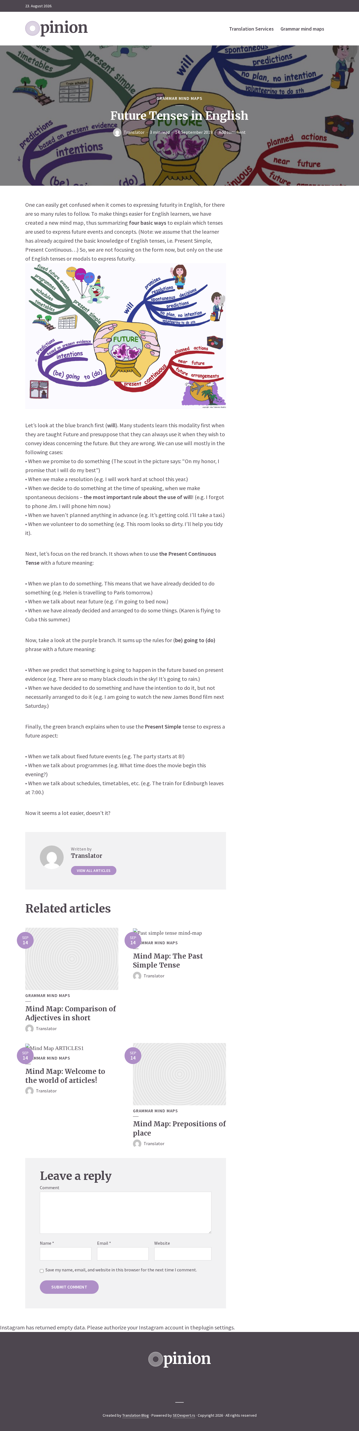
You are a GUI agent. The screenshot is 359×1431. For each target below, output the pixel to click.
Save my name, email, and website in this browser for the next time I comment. (121, 1269)
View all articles (94, 870)
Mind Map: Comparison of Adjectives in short (70, 1013)
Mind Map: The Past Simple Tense (168, 961)
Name (47, 1243)
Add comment (232, 132)
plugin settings (216, 1327)
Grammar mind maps (302, 29)
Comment (49, 1187)
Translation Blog (135, 1415)
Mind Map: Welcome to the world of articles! (65, 1076)
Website (162, 1243)
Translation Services (251, 29)
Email (104, 1243)
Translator (134, 132)
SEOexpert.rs (184, 1415)
